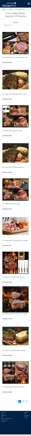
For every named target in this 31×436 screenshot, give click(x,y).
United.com (4, 412)
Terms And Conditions (6, 418)
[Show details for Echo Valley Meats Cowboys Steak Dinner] (15, 153)
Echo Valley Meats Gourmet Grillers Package (13, 350)
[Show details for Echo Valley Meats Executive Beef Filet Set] (15, 263)
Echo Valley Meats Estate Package (11, 204)
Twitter (26, 417)
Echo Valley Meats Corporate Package (12, 130)
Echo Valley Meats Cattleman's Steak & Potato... (14, 94)
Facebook (26, 415)
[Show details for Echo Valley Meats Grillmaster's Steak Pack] (15, 372)
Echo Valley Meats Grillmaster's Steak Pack (13, 387)
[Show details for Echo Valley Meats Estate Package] (15, 189)
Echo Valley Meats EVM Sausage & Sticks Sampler (15, 240)
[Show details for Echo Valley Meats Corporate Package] (15, 116)
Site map (3, 421)
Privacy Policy (4, 420)
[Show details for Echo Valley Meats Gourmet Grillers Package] (15, 336)
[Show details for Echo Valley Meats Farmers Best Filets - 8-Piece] (15, 299)
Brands (10, 9)
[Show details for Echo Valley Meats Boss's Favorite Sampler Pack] (15, 43)
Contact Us (3, 415)
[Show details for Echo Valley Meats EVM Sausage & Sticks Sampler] (15, 226)
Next (26, 401)
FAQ (2, 417)
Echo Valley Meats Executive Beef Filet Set (13, 277)
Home (4, 9)
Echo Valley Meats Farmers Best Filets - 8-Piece (14, 313)
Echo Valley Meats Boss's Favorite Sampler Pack (14, 57)
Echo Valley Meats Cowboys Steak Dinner (13, 167)
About (2, 414)
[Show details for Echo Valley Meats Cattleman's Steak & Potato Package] (15, 79)
